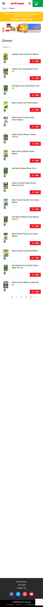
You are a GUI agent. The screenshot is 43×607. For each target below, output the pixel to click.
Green (11, 8)
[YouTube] (25, 594)
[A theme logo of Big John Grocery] (17, 3)
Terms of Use (19, 604)
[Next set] (30, 297)
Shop (4, 8)
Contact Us (21, 588)
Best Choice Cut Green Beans (25, 103)
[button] (20, 29)
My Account (21, 582)
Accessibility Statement (31, 604)
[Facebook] (11, 594)
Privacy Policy (9, 604)
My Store (22, 585)
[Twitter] (18, 594)
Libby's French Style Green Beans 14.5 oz (24, 184)
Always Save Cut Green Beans (25, 54)
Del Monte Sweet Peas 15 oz (24, 168)
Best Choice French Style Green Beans (23, 118)
